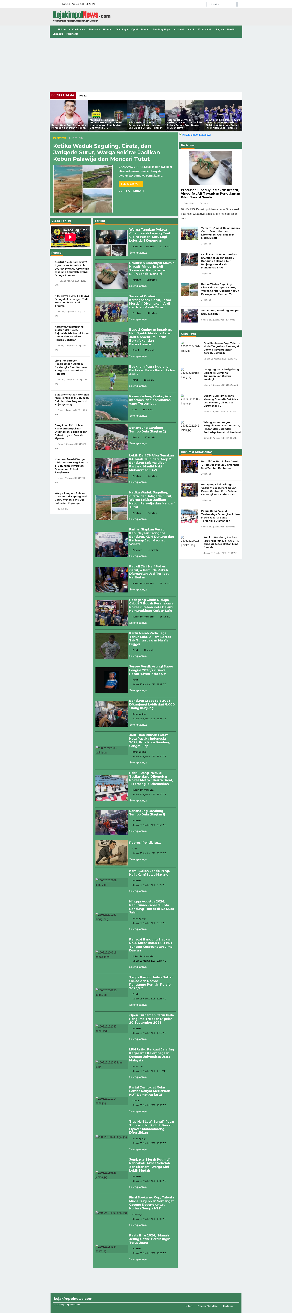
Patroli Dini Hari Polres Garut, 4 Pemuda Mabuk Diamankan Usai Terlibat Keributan (149, 572)
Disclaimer (228, 1306)
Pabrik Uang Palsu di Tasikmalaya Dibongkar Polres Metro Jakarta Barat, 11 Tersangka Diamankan (151, 778)
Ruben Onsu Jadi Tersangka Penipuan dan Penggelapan (68, 126)
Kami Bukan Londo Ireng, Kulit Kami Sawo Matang (149, 872)
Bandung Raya (161, 29)
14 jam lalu (205, 203)
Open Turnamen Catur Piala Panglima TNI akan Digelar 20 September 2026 (151, 1018)
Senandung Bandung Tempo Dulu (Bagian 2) (147, 429)
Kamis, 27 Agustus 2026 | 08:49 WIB (78, 4)
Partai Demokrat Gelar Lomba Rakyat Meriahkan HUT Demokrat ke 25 (149, 1091)
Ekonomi (58, 33)
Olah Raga (122, 29)
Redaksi (188, 1306)
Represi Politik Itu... (145, 843)
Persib (231, 29)
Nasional (179, 29)
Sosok (190, 29)
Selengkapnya (130, 183)
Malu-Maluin (205, 29)
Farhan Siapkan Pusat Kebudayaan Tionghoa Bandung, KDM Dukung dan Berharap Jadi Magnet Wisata (151, 537)
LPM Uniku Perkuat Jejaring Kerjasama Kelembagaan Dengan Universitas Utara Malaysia (151, 1055)
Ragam (220, 29)
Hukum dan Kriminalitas (72, 29)
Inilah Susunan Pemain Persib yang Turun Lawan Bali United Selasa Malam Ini (145, 125)
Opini (134, 29)
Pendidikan (137, 1066)
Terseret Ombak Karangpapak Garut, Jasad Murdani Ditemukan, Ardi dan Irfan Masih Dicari (150, 301)
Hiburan (107, 29)
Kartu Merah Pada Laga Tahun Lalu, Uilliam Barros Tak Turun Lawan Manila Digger (150, 638)
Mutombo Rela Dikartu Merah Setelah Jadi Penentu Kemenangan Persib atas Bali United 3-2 (107, 123)
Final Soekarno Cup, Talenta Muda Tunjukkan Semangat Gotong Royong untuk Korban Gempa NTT (151, 1203)
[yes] (239, 4)
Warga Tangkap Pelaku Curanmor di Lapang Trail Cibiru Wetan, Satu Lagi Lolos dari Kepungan (149, 235)
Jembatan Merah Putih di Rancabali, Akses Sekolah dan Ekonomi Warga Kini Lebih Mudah (149, 1165)
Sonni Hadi (189, 203)
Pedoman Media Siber (208, 1306)
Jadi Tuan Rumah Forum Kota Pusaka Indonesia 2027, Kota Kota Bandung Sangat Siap (149, 740)
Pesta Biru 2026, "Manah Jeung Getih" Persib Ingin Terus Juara (149, 1239)
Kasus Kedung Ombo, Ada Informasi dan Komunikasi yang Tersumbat (150, 399)
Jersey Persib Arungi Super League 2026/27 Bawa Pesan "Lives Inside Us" (151, 670)
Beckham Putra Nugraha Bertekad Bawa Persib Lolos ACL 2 (152, 370)
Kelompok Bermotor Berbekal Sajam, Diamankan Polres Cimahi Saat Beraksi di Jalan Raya (184, 123)
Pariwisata (72, 33)
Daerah (145, 29)
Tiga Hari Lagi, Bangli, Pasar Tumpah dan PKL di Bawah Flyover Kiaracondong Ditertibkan (151, 1127)
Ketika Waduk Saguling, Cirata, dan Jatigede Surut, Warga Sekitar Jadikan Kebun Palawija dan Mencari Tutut (106, 152)
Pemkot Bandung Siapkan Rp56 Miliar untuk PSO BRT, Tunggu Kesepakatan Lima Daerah (151, 945)
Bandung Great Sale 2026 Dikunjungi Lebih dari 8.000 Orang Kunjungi (152, 704)
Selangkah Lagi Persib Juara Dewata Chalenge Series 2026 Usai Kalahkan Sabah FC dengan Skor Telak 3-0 (222, 123)
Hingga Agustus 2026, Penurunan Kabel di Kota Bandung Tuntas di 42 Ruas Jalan (151, 907)
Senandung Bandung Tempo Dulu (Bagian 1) (147, 812)
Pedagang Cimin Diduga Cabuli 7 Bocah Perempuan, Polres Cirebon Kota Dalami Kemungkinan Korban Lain (151, 605)
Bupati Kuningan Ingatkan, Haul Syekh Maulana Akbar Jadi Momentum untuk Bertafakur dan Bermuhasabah (150, 337)
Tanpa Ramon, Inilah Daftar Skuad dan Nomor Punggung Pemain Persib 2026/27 (151, 982)
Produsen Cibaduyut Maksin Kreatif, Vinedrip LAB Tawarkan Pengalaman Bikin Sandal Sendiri (152, 268)
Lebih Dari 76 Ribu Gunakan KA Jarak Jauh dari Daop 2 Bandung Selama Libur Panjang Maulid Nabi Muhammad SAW (151, 463)
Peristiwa (94, 29)
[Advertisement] (146, 63)
